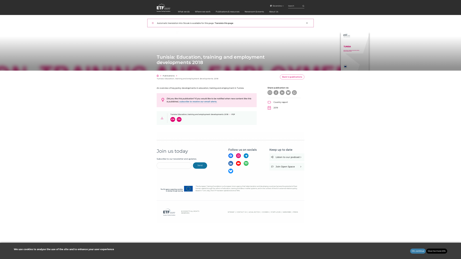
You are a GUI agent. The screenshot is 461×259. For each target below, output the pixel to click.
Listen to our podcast (288, 157)
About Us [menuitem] (273, 12)
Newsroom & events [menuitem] (254, 12)
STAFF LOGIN (276, 212)
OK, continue (418, 251)
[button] (269, 92)
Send (200, 165)
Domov (158, 76)
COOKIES (265, 212)
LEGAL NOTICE (254, 212)
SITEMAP (231, 212)
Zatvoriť (307, 23)
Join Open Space (285, 166)
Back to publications (292, 77)
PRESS (295, 212)
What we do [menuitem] (184, 12)
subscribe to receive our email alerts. (198, 101)
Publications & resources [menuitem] (227, 12)
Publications (169, 76)
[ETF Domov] (166, 9)
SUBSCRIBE (287, 212)
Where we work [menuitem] (202, 12)
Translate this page (224, 23)
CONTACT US (242, 212)
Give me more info (437, 251)
